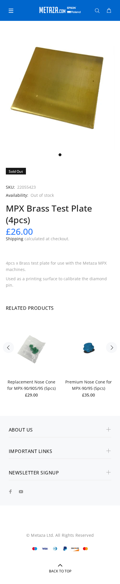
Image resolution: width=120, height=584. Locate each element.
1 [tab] (60, 154)
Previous (8, 347)
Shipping (14, 238)
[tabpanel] (60, 90)
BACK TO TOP (60, 571)
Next (111, 347)
